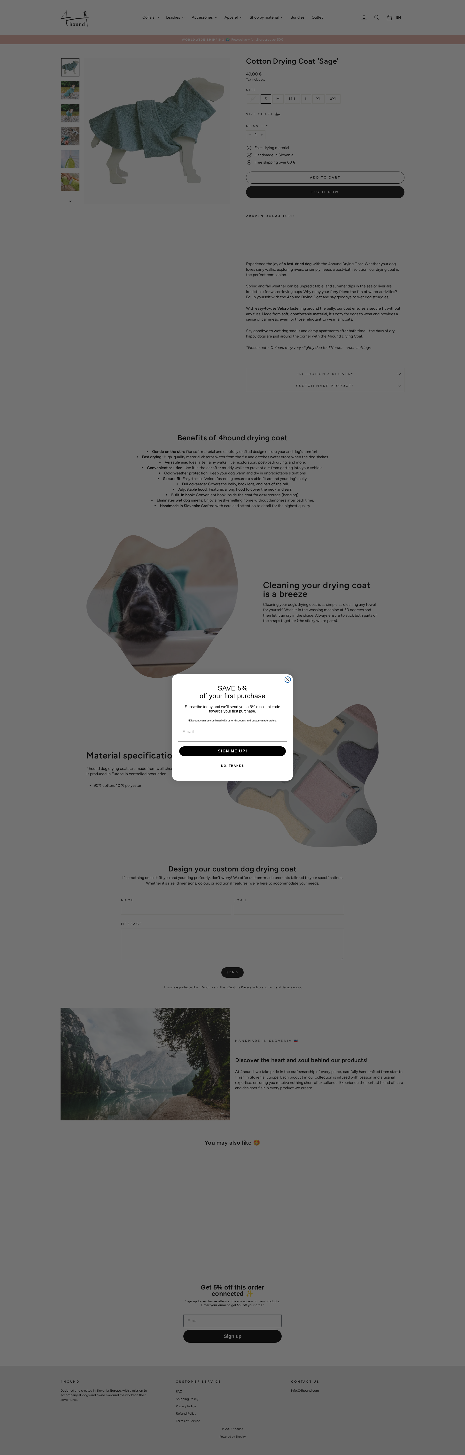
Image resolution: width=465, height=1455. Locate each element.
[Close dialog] (288, 679)
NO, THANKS (232, 765)
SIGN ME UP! (232, 751)
